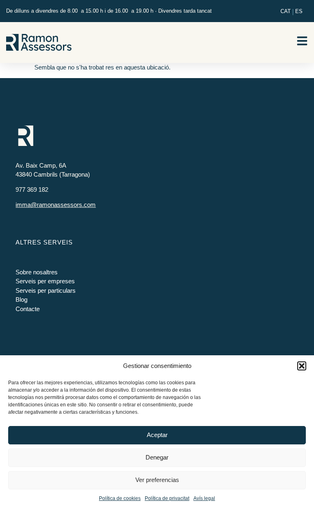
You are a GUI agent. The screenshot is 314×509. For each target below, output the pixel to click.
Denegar (157, 457)
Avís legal (204, 498)
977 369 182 (32, 189)
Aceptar (157, 434)
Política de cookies (120, 498)
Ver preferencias (157, 479)
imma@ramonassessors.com (56, 204)
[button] (302, 366)
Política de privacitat (167, 498)
